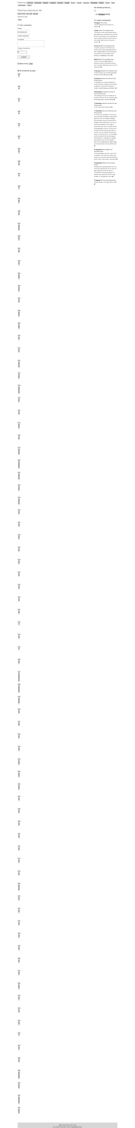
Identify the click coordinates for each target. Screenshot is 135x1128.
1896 (19, 161)
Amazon (102, 14)
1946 (19, 784)
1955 (19, 896)
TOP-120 (30, 3)
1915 (19, 397)
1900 (19, 211)
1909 (19, 323)
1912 (19, 360)
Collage (67, 3)
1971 (19, 1095)
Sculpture (53, 3)
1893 (19, 123)
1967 (19, 1045)
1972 (19, 1107)
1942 (19, 734)
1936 (19, 659)
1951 (19, 846)
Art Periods (38, 3)
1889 (19, 74)
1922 (19, 485)
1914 (19, 385)
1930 (19, 584)
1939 (19, 696)
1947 (19, 796)
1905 (19, 273)
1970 (19, 1082)
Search (29, 5)
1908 (31, 63)
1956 (19, 908)
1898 (19, 186)
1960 (19, 958)
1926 (19, 534)
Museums (86, 3)
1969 (19, 1070)
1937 (19, 671)
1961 (19, 970)
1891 (19, 99)
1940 (19, 709)
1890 (19, 86)
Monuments (21, 5)
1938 (19, 684)
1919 (19, 447)
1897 (19, 173)
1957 (19, 921)
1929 (19, 572)
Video (113, 3)
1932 (19, 609)
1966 (19, 1033)
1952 (19, 858)
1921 (19, 472)
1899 (19, 198)
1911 (19, 348)
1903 (19, 248)
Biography (94, 3)
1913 (19, 373)
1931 (19, 597)
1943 (19, 746)
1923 (19, 497)
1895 (19, 148)
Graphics (45, 3)
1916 (19, 410)
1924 (19, 510)
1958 (19, 933)
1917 (19, 422)
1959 (19, 945)
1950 (19, 833)
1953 (19, 871)
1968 (19, 1058)
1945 (19, 771)
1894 (19, 136)
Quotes (101, 3)
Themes (79, 3)
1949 (19, 821)
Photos (107, 3)
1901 (19, 223)
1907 (19, 298)
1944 (19, 759)
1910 (19, 335)
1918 (19, 435)
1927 (19, 547)
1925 (19, 522)
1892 (19, 111)
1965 (19, 1020)
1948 (19, 808)
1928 (19, 559)
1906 (19, 285)
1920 (19, 460)
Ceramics (60, 3)
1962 (19, 983)
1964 (19, 1008)
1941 (19, 721)
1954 (19, 883)
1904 (19, 260)
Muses (73, 3)
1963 (19, 995)
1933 (19, 622)
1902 (19, 236)
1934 (19, 634)
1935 (19, 647)
